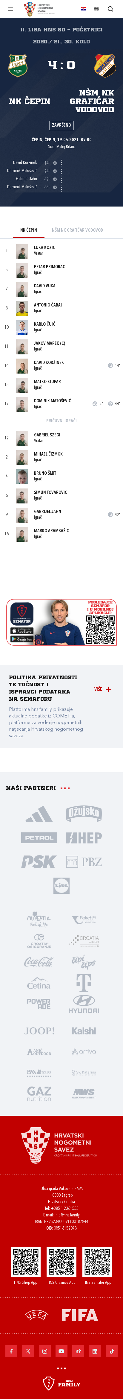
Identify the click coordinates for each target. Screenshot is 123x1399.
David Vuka (45, 286)
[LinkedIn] (95, 1351)
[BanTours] (39, 1072)
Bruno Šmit (45, 473)
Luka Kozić (44, 248)
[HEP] (83, 837)
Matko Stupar (47, 382)
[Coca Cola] (39, 961)
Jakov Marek (46, 344)
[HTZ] (39, 919)
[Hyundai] (83, 1003)
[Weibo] (78, 1351)
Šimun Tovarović (50, 493)
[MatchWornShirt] (83, 1093)
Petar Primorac (49, 267)
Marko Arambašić (51, 531)
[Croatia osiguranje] (39, 940)
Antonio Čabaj (48, 305)
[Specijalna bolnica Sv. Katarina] (83, 1072)
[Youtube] (61, 1351)
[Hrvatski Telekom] (83, 982)
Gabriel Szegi (47, 435)
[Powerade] (39, 1003)
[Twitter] (28, 1351)
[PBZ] (83, 861)
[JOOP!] (39, 1030)
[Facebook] (11, 1351)
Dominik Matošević (52, 401)
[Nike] (39, 814)
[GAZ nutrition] (39, 1093)
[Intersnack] (83, 961)
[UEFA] (37, 1314)
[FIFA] (80, 1314)
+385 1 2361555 (65, 1209)
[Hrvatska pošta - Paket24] (83, 919)
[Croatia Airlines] (83, 940)
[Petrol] (39, 837)
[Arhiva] (110, 9)
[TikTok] (112, 1351)
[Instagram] (45, 1351)
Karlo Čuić (44, 324)
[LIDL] (61, 885)
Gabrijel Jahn (47, 512)
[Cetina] (39, 982)
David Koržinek (49, 363)
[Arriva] (83, 1051)
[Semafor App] (61, 644)
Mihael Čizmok (48, 454)
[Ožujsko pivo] (83, 814)
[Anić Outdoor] (39, 1051)
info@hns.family (67, 1215)
